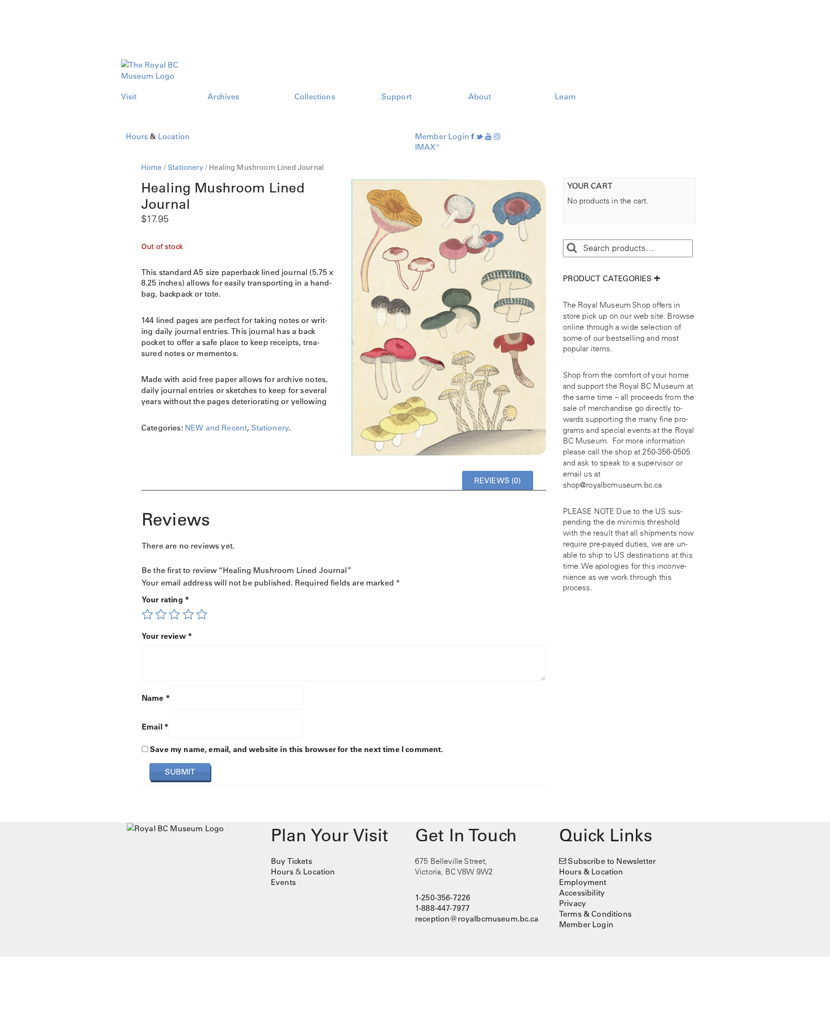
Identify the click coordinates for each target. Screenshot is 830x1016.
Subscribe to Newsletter (612, 861)
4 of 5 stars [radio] (188, 614)
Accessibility (582, 892)
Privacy (572, 903)
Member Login (442, 136)
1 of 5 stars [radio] (147, 614)
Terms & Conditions (595, 914)
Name (156, 698)
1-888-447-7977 (442, 908)
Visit (129, 96)
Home (151, 167)
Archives (223, 96)
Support (396, 96)
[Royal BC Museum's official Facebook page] (472, 136)
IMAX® (427, 147)
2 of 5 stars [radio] (161, 614)
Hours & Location (591, 871)
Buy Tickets (291, 861)
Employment (583, 882)
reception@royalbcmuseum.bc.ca (477, 918)
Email (155, 726)
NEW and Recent (216, 427)
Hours (137, 136)
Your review (167, 636)
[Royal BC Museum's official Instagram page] (497, 136)
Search (571, 248)
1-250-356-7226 (442, 897)
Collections (314, 96)
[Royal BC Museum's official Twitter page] (479, 136)
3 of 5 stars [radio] (174, 614)
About (479, 96)
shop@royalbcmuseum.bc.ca (612, 485)
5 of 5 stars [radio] (202, 614)
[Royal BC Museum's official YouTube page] (488, 136)
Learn (565, 96)
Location (174, 136)
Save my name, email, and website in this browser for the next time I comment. (296, 749)
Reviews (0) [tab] (497, 480)
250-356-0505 (666, 451)
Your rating (165, 599)
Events (283, 882)
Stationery (185, 167)
